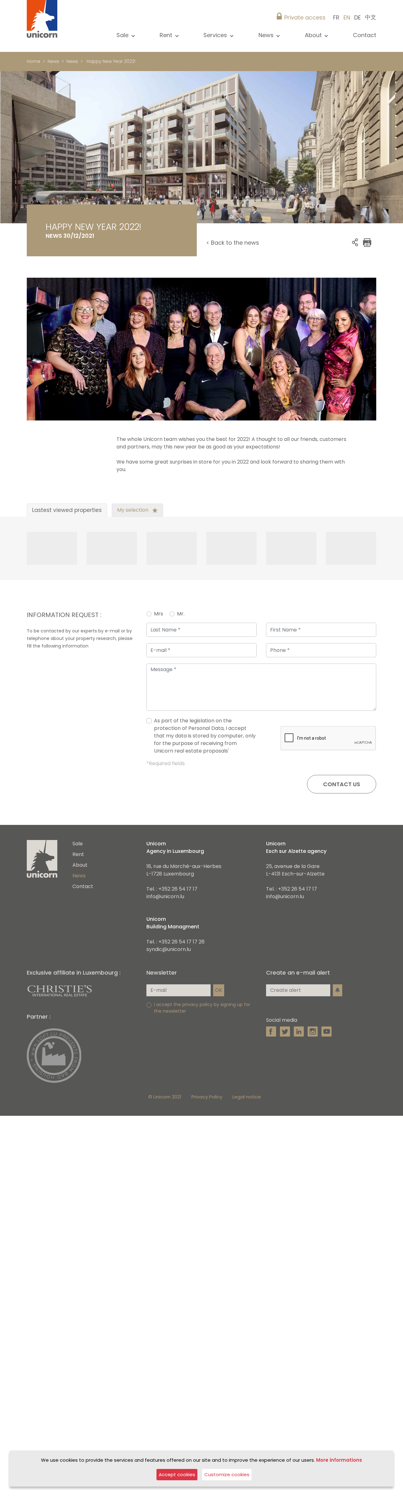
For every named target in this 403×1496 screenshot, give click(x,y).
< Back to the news (232, 243)
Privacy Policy (206, 1124)
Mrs (158, 641)
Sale (77, 871)
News (53, 61)
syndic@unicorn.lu (168, 976)
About (80, 892)
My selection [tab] (133, 537)
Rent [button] (167, 35)
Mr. (180, 641)
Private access (305, 17)
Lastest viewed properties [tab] (67, 537)
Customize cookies (226, 1474)
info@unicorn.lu (165, 923)
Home (33, 61)
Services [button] (216, 35)
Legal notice (246, 1124)
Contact (364, 35)
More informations (339, 1460)
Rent (78, 881)
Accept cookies (177, 1474)
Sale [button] (123, 35)
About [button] (314, 35)
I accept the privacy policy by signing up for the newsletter (202, 1035)
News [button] (266, 35)
